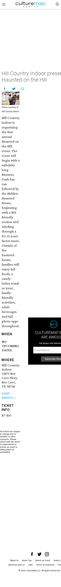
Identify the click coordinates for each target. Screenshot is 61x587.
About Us (14, 560)
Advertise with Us (16, 565)
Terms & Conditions (45, 565)
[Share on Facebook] (5, 89)
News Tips (27, 560)
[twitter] (39, 554)
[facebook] (32, 554)
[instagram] (47, 554)
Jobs (30, 565)
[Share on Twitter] (14, 89)
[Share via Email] (22, 89)
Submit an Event (42, 560)
